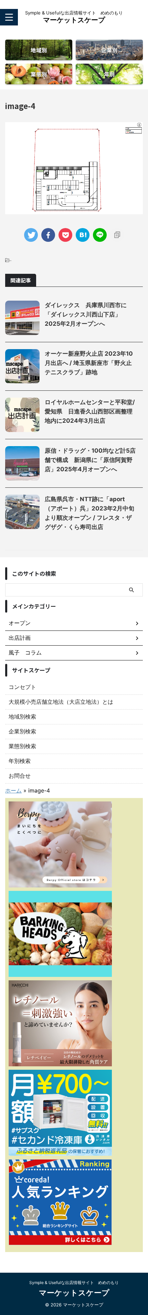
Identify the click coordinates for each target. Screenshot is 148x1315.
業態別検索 (22, 746)
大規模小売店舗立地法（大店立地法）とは (61, 701)
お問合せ (20, 775)
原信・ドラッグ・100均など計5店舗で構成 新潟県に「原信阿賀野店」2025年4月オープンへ (90, 460)
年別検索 (20, 760)
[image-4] (82, 235)
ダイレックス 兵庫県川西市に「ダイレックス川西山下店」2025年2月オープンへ (86, 314)
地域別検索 (22, 716)
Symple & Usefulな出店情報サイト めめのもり (74, 1282)
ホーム (13, 790)
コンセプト (22, 686)
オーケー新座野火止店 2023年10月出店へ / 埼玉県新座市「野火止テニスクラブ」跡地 (89, 363)
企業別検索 (22, 731)
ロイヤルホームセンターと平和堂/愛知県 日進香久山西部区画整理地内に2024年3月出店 (90, 411)
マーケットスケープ (74, 20)
